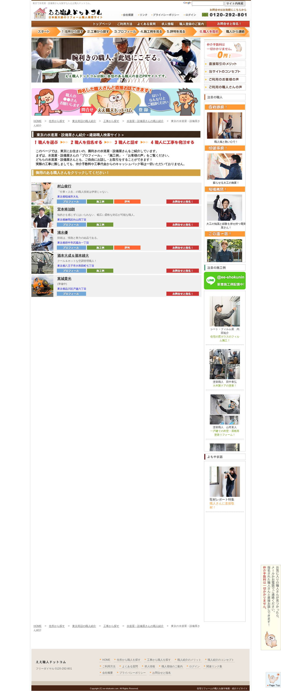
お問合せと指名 (161, 672)
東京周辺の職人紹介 (84, 121)
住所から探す (57, 121)
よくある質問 (130, 666)
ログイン (194, 666)
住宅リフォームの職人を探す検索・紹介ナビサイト (222, 688)
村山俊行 (64, 186)
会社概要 (107, 672)
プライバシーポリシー (132, 672)
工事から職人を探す (159, 659)
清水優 (62, 232)
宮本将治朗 (66, 209)
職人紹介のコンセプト (221, 659)
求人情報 (149, 666)
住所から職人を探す (128, 659)
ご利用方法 (108, 666)
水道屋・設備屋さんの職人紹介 (145, 121)
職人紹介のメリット (189, 659)
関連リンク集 (214, 666)
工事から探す (111, 121)
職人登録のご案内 (172, 666)
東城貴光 (64, 278)
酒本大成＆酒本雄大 (73, 255)
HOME (37, 121)
